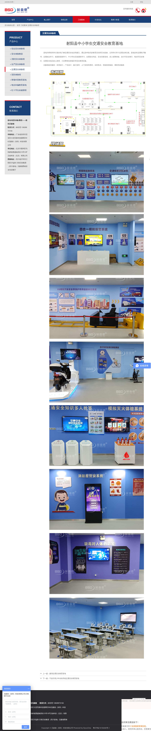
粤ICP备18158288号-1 (101, 728)
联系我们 (132, 19)
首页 (13, 19)
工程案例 (81, 19)
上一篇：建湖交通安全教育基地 (54, 673)
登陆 (141, 2)
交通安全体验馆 (33, 25)
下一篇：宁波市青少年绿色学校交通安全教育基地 (61, 678)
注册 (131, 2)
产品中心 (30, 19)
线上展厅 (47, 19)
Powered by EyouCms (82, 728)
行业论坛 (98, 19)
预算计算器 (115, 19)
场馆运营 (64, 19)
